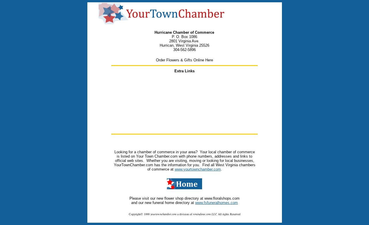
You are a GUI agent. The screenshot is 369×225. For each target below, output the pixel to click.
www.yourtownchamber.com (198, 169)
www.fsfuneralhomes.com (216, 203)
